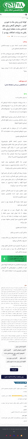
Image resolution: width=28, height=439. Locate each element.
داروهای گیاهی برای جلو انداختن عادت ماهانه (14, 354)
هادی (26, 386)
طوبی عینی (24, 415)
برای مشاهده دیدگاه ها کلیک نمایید (14, 377)
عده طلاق (22, 358)
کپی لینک (14, 370)
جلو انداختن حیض (20, 347)
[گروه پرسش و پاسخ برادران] (14, 435)
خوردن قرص (7, 350)
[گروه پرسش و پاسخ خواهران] (10, 435)
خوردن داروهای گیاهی (19, 350)
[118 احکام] (21, 435)
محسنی (25, 409)
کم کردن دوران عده (11, 358)
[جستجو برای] (1, 14)
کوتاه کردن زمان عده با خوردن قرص (16, 362)
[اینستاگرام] (6, 435)
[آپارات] (18, 435)
